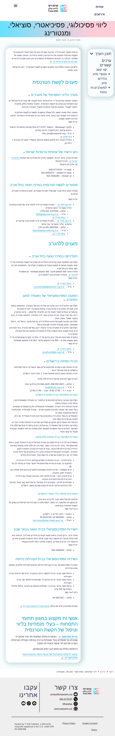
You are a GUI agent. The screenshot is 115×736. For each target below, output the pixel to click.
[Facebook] (34, 703)
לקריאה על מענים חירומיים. (65, 61)
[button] (15, 5)
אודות (99, 6)
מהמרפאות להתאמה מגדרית (36, 606)
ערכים (102, 671)
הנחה (73, 275)
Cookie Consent (89, 723)
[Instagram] (29, 703)
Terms (94, 729)
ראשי (111, 671)
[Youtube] (23, 703)
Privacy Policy (68, 723)
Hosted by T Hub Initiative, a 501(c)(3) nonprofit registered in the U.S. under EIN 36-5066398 (34, 726)
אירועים (99, 14)
